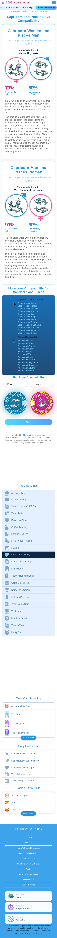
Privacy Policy (29, 880)
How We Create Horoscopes (28, 848)
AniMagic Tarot (28, 859)
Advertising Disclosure (28, 874)
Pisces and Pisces (26, 370)
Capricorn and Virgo (26, 316)
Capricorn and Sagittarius (29, 325)
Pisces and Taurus (26, 343)
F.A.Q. (28, 869)
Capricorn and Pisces (27, 333)
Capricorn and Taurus (27, 306)
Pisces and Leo (24, 351)
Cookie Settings (28, 885)
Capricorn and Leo (25, 314)
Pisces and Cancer (26, 349)
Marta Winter (29, 435)
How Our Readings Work (28, 853)
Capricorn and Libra (26, 319)
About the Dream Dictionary (28, 864)
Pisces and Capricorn (27, 365)
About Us (28, 843)
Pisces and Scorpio (26, 359)
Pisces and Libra (25, 357)
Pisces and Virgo (25, 354)
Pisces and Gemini (26, 346)
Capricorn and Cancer (27, 311)
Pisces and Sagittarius (27, 362)
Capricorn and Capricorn (28, 327)
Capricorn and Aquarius (28, 330)
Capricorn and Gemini (27, 308)
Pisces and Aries (25, 340)
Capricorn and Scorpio (27, 322)
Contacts (28, 837)
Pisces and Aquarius (27, 368)
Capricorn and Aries (26, 303)
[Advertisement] (28, 464)
